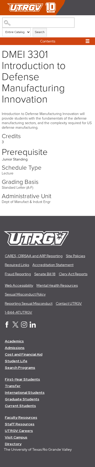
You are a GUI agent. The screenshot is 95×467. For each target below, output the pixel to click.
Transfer (13, 386)
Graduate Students (22, 399)
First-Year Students (22, 379)
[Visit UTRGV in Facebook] (7, 326)
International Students (25, 392)
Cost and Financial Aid (23, 354)
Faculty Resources (21, 417)
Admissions (15, 347)
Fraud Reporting (18, 274)
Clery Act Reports (73, 274)
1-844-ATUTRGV (18, 312)
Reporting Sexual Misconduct (28, 303)
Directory (13, 444)
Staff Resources (19, 424)
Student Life (16, 361)
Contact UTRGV (69, 303)
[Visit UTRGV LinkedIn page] (33, 326)
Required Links (17, 264)
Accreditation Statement (52, 264)
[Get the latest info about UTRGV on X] (15, 326)
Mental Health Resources (57, 285)
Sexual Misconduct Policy (25, 294)
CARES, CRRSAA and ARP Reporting (34, 256)
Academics (14, 341)
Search (40, 32)
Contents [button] (47, 41)
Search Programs (20, 367)
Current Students (20, 405)
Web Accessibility (19, 285)
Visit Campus (16, 437)
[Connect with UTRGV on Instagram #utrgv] (24, 326)
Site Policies (75, 256)
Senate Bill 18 (44, 274)
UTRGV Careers (19, 430)
